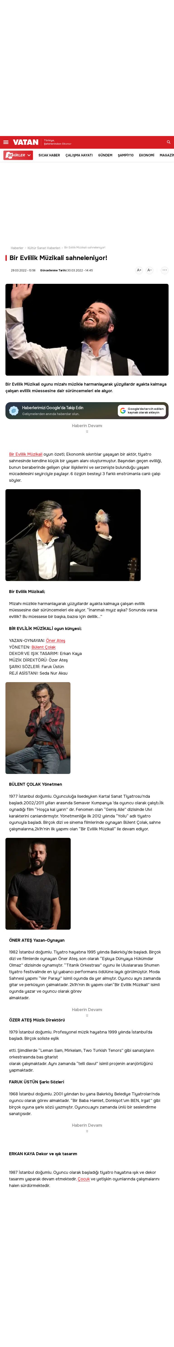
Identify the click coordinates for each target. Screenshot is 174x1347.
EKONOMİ (146, 155)
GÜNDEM (105, 155)
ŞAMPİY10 (126, 155)
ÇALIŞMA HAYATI (79, 155)
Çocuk (84, 1179)
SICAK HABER (49, 155)
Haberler (17, 248)
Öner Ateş (55, 641)
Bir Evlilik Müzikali (22, 384)
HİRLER (16, 155)
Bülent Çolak (43, 647)
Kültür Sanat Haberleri (44, 248)
